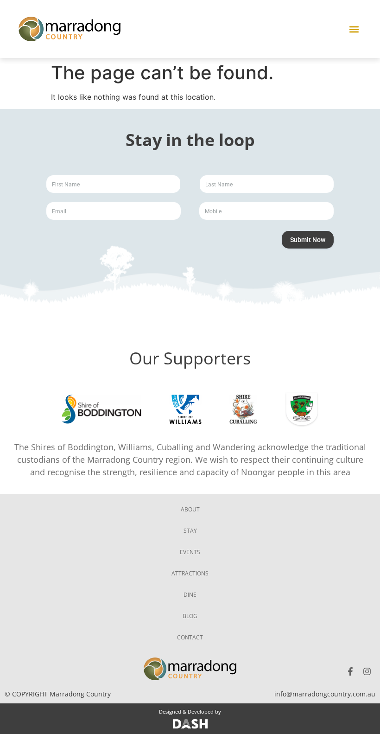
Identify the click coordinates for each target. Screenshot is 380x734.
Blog (190, 616)
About (190, 509)
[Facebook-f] (350, 671)
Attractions (190, 573)
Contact (190, 637)
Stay (190, 531)
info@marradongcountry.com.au (324, 693)
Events (190, 552)
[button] (353, 29)
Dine (190, 595)
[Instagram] (367, 671)
